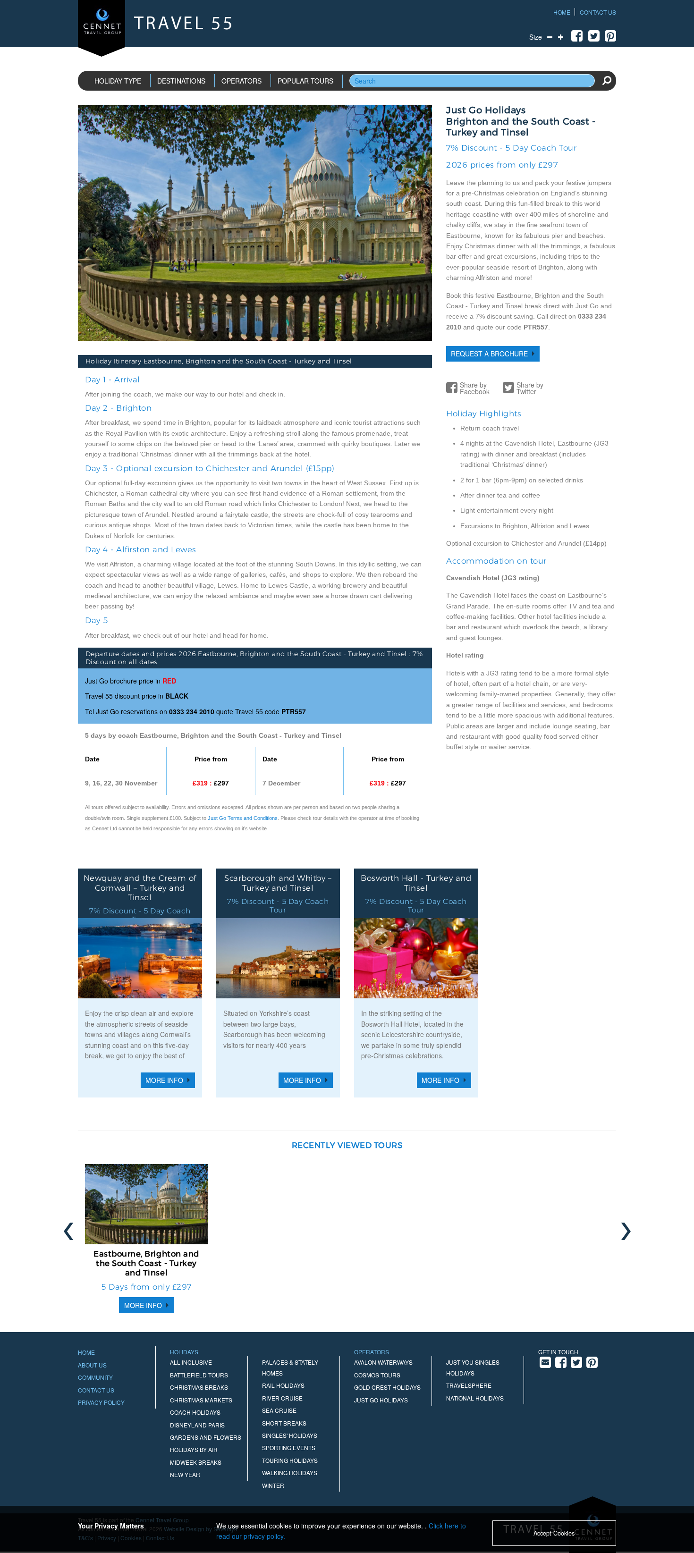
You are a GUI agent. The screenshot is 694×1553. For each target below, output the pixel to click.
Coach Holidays (195, 1412)
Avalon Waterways (383, 1362)
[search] (606, 80)
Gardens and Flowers (205, 1437)
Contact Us (598, 12)
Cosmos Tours (377, 1375)
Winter (273, 1485)
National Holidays (475, 1398)
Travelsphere (468, 1385)
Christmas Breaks (199, 1387)
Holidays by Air (194, 1449)
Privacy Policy (101, 1402)
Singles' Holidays (289, 1435)
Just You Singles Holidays (472, 1367)
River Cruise (282, 1398)
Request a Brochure (489, 353)
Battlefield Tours (199, 1375)
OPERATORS (241, 80)
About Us (92, 1365)
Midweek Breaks (195, 1462)
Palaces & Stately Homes (290, 1367)
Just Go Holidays (381, 1400)
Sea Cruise (279, 1410)
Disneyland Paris (197, 1425)
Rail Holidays (283, 1385)
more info (143, 1305)
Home (561, 12)
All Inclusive (191, 1362)
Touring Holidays (290, 1460)
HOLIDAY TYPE (117, 80)
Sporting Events (288, 1447)
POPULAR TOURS (305, 80)
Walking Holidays (289, 1473)
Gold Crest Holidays (387, 1387)
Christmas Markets (201, 1400)
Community (95, 1377)
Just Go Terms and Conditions (243, 818)
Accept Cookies (554, 1533)
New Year (185, 1474)
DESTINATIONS (181, 80)
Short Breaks (284, 1423)
